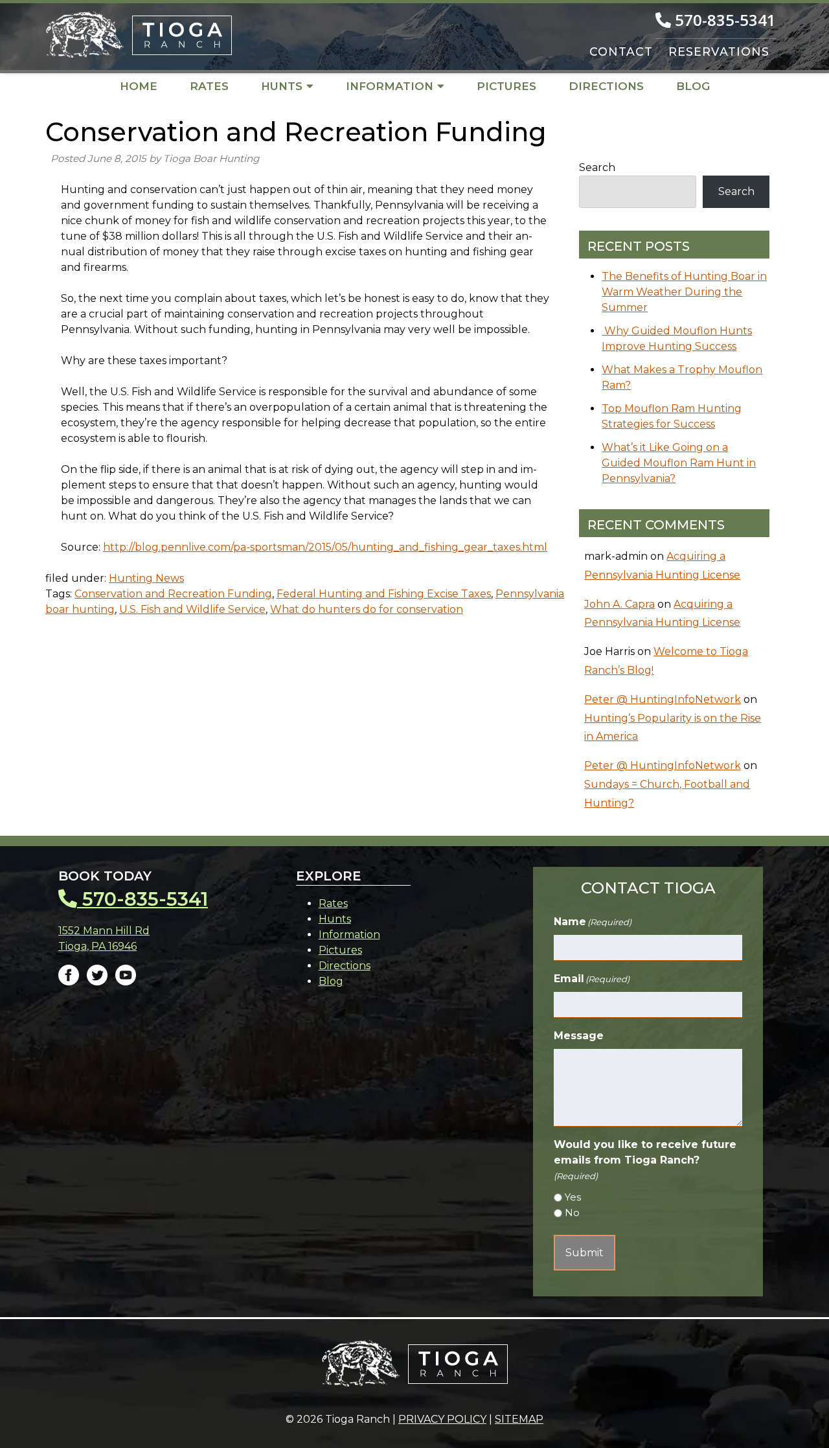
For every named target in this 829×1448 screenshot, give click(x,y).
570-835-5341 (723, 19)
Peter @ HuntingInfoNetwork (662, 699)
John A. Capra (619, 604)
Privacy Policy (442, 1419)
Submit (584, 1253)
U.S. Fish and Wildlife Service (192, 609)
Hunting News (146, 578)
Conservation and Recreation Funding (173, 594)
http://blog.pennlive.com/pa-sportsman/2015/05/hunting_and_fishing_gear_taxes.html (325, 547)
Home (138, 86)
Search (597, 167)
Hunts (281, 86)
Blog (693, 86)
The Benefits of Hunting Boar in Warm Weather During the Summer (684, 292)
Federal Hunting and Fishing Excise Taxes (384, 594)
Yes (573, 1197)
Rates (209, 86)
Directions (606, 86)
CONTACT (621, 51)
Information (389, 86)
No (572, 1212)
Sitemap (519, 1419)
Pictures (506, 86)
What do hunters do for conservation (366, 609)
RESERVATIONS (718, 51)
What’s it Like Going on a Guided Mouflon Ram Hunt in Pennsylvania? (679, 463)
